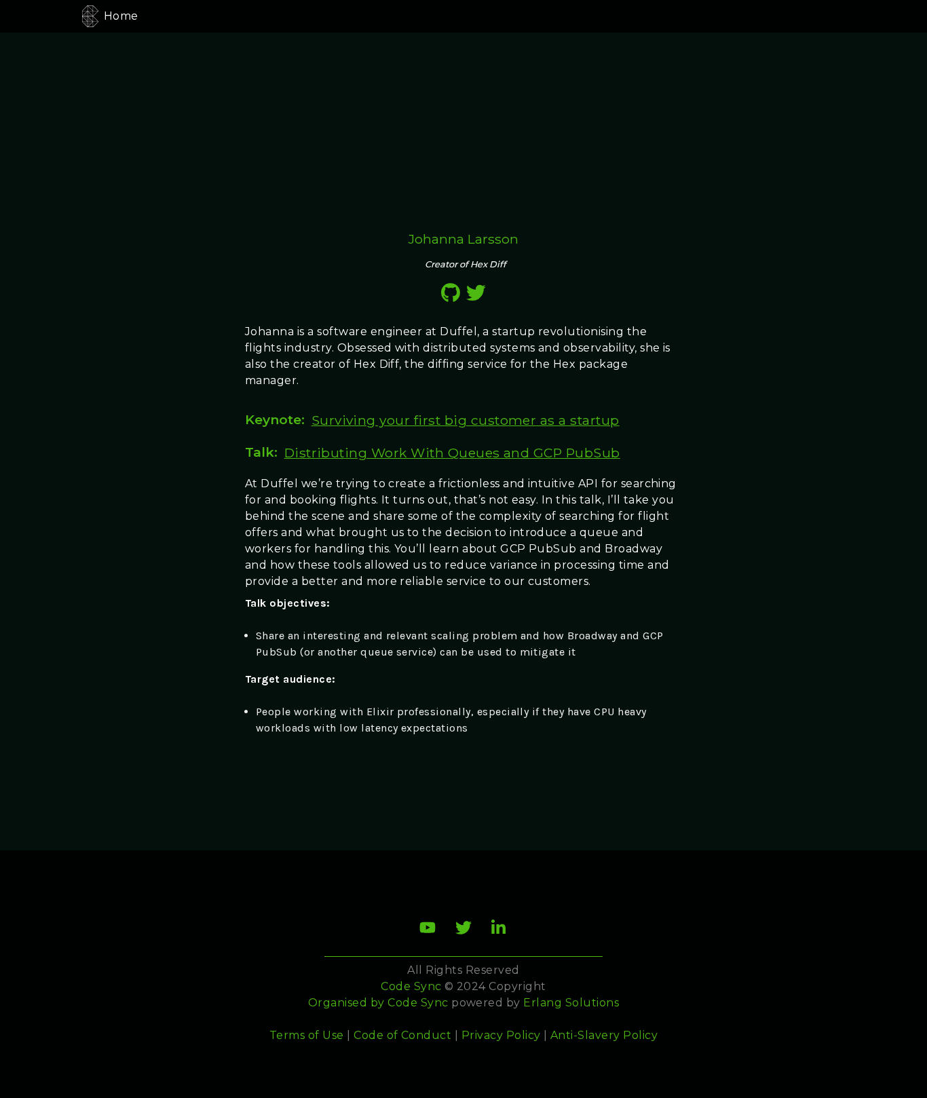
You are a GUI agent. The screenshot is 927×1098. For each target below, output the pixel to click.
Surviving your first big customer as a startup (465, 420)
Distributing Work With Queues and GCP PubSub (452, 452)
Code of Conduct (402, 1035)
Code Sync (417, 1002)
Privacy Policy (501, 1035)
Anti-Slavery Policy (604, 1035)
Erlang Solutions (571, 1002)
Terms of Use (306, 1035)
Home (121, 16)
